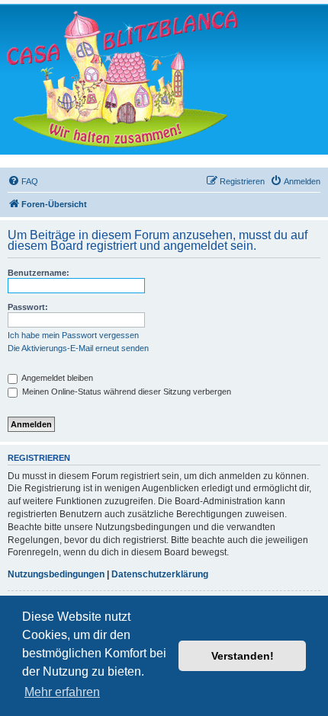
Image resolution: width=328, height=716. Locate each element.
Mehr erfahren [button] (62, 692)
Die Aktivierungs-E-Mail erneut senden (78, 348)
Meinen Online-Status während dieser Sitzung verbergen (125, 391)
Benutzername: (38, 272)
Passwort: (28, 307)
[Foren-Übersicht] (122, 79)
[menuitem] (23, 181)
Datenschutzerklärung (159, 574)
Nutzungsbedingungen (56, 574)
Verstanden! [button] (242, 656)
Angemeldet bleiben (56, 377)
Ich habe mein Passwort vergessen (73, 335)
